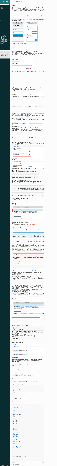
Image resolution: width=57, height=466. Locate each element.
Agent (1, 68)
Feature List (2, 8)
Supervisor (2, 69)
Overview (2, 51)
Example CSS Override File (38, 116)
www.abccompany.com (14, 369)
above (43, 277)
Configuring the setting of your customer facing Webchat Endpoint (4, 54)
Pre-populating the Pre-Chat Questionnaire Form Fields (32, 270)
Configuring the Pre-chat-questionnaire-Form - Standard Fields (20, 289)
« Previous (2, 465)
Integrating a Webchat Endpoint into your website (5, 55)
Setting (13, 135)
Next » (7, 465)
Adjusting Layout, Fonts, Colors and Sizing (29, 116)
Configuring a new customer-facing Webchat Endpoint (4, 52)
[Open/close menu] (0, 17)
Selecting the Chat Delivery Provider (31, 89)
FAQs (1, 15)
